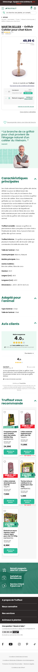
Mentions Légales (29, 664)
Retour (5, 17)
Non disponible (28, 90)
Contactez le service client (12, 628)
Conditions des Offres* (18, 667)
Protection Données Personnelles (12, 664)
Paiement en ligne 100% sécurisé (26, 106)
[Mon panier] (34, 8)
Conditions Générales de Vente (18, 656)
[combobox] (19, 12)
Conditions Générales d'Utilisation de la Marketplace (18, 660)
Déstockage (7, 2)
